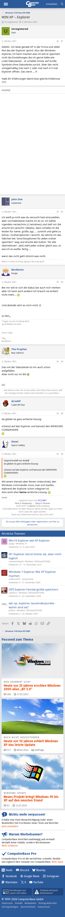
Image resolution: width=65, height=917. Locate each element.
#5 (62, 413)
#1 (62, 41)
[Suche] (62, 4)
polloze (12, 610)
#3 (62, 282)
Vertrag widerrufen (47, 903)
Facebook (11, 876)
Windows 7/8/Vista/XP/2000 (37, 561)
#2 (62, 211)
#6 (62, 454)
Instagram (53, 876)
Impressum (7, 903)
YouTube (38, 882)
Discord (24, 870)
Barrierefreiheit (28, 907)
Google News (32, 876)
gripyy (11, 543)
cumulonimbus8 (16, 561)
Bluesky (41, 870)
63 (8, 805)
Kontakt (18, 903)
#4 (62, 361)
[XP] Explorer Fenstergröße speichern (33, 589)
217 (8, 750)
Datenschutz (44, 907)
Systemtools (27, 579)
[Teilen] (57, 41)
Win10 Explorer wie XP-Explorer (29, 540)
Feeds (9, 870)
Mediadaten (30, 903)
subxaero (13, 592)
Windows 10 (21, 543)
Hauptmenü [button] (6, 4)
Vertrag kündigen (10, 907)
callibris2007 (14, 579)
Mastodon (12, 882)
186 (8, 694)
